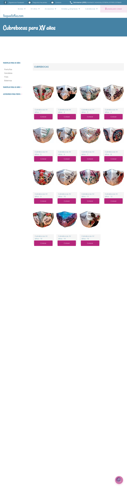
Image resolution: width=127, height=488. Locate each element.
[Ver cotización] (119, 480)
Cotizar (43, 117)
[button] (21, 9)
